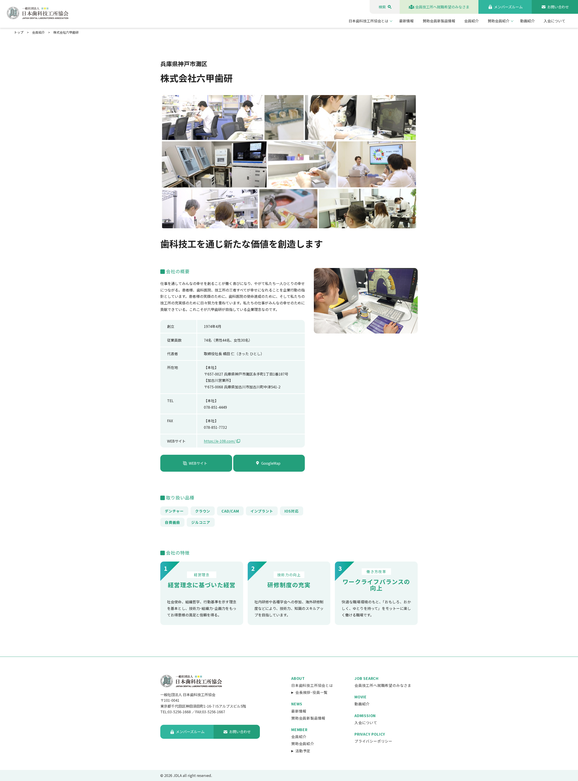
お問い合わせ (558, 6)
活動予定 (302, 750)
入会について (554, 20)
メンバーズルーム (508, 6)
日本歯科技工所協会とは (368, 20)
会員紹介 (471, 20)
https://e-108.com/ (219, 441)
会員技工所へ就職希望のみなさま (442, 6)
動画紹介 (527, 20)
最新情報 (406, 20)
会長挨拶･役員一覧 (311, 692)
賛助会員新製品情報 (439, 20)
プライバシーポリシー (373, 741)
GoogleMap (270, 463)
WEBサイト (198, 463)
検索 (382, 6)
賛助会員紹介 (498, 20)
